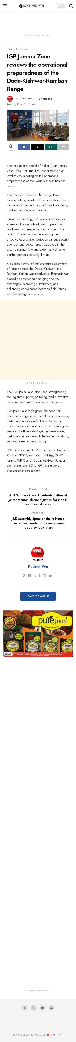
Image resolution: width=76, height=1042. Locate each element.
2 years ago (45, 99)
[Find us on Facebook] (24, 1008)
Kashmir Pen (25, 99)
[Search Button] (71, 6)
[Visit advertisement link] (38, 633)
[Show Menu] (5, 6)
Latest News (22, 49)
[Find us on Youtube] (42, 1008)
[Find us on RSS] (51, 1008)
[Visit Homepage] (31, 6)
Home (10, 49)
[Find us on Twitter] (33, 1008)
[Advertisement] (38, 20)
